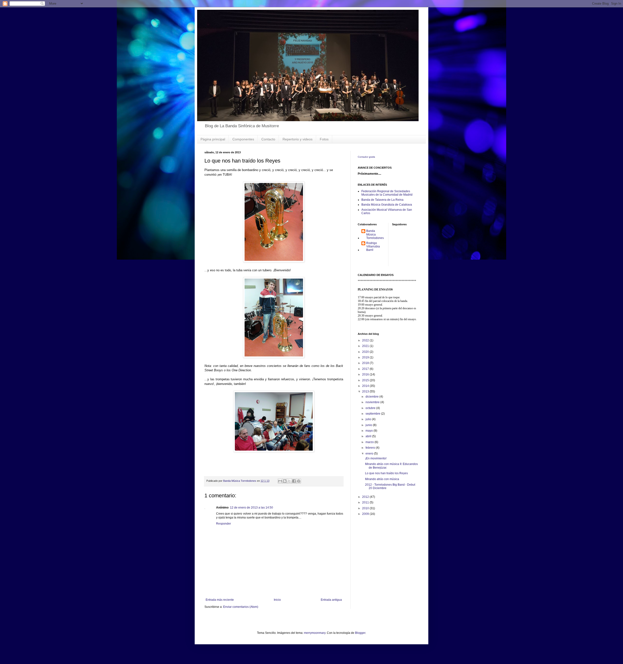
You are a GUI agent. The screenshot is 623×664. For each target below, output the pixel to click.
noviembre (373, 402)
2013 (366, 391)
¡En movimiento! (375, 458)
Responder (223, 523)
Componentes (243, 139)
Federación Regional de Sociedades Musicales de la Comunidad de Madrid (386, 193)
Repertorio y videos (297, 139)
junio (369, 425)
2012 (366, 497)
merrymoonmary (314, 633)
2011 (366, 502)
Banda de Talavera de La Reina (382, 199)
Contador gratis (366, 156)
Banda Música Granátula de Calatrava (386, 204)
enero (370, 453)
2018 (366, 363)
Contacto (268, 139)
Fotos (324, 139)
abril (369, 436)
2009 (366, 514)
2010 (366, 508)
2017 (366, 369)
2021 (366, 346)
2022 (366, 340)
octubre (371, 408)
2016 (366, 374)
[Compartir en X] (289, 481)
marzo (370, 442)
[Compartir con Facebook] (294, 481)
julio (369, 419)
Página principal (213, 139)
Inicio (277, 599)
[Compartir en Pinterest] (298, 481)
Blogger (360, 633)
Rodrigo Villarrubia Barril (373, 246)
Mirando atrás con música (382, 479)
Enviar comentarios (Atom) (240, 607)
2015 (366, 380)
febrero (371, 447)
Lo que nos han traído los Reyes (386, 473)
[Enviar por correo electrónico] (280, 481)
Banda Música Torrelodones (375, 234)
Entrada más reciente (220, 599)
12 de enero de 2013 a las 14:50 (251, 507)
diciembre (372, 396)
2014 (366, 386)
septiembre (373, 413)
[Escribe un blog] (284, 481)
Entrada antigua (331, 599)
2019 (366, 357)
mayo (370, 430)
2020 (366, 352)
